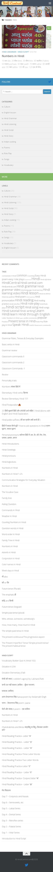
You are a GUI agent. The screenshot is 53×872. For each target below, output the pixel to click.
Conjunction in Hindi (10, 558)
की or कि (5, 582)
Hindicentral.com (9, 286)
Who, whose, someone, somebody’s (18, 618)
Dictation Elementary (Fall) (13, 672)
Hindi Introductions (10, 443)
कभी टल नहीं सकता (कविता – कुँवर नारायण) (18, 684)
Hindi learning (37, 290)
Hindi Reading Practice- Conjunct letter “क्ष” (20, 778)
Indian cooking (10, 141)
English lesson (10, 112)
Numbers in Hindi (13, 56)
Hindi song (31, 307)
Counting (30, 276)
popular (42, 317)
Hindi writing (27, 311)
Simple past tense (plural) (13, 612)
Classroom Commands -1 (13, 368)
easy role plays (16, 279)
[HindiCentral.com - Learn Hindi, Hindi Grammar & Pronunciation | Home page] (16, 3)
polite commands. (30, 318)
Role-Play (39, 321)
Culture (7, 106)
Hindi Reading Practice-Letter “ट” (16, 766)
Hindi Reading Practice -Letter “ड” (16, 736)
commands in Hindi (9, 276)
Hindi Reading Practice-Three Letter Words (21, 754)
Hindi (36, 278)
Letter (4, 318)
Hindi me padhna (8, 297)
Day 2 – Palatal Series (11, 826)
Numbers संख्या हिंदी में (11, 386)
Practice (5, 321)
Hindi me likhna (44, 294)
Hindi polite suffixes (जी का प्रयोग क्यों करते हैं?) (21, 419)
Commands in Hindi (11, 510)
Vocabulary (8, 165)
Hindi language (26, 290)
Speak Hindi (20, 324)
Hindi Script (23, 52)
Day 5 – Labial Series (11, 808)
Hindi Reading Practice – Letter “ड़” (17, 742)
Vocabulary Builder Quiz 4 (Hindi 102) (19, 660)
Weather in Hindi (9, 516)
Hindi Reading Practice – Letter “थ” (17, 748)
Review (5, 374)
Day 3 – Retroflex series (12, 820)
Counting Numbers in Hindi (14, 522)
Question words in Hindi (12, 528)
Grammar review (9, 350)
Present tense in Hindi (22, 321)
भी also (5, 576)
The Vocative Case (10, 492)
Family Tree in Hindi (10, 540)
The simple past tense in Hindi (15, 630)
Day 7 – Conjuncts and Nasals (15, 796)
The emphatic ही (9, 594)
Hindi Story (8, 136)
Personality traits (9, 380)
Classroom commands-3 (13, 356)
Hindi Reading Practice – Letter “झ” (17, 784)
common (22, 275)
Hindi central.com (31, 283)
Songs (6, 159)
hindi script (15, 306)
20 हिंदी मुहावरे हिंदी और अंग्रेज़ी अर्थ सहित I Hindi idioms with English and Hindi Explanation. (26, 412)
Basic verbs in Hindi (10, 344)
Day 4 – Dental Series (11, 814)
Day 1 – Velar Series (11, 832)
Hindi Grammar (9, 52)
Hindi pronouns (9, 455)
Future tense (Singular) (12, 606)
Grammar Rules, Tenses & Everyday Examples (23, 338)
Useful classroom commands (40, 325)
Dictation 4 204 (9, 666)
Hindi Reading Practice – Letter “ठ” (17, 772)
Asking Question (9, 504)
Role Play (8, 153)
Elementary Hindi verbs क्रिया (15, 392)
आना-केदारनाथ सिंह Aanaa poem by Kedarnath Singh (24, 696)
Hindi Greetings (9, 449)
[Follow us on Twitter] (49, 81)
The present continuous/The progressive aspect (23, 636)
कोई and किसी (7, 600)
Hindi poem (20, 296)
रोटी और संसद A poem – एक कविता (16, 708)
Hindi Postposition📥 (11, 404)
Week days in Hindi (10, 570)
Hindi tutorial (10, 311)
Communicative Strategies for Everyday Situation (23, 480)
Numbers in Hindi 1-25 (12, 473)
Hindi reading (24, 300)
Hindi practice (30, 297)
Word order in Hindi (11, 534)
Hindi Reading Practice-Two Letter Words (20, 760)
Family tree (7, 498)
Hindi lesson (30, 293)
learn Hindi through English (30, 314)
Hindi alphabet (45, 279)
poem (21, 318)
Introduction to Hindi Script (14, 838)
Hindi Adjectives (9, 461)
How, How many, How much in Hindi (18, 624)
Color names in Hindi (11, 564)
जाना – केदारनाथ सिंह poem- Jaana (16, 702)
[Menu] (50, 3)
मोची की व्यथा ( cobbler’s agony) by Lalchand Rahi (23, 678)
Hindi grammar (27, 286)
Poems (7, 147)
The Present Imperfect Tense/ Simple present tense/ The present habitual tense (25, 644)
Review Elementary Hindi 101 (15, 398)
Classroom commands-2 (13, 362)
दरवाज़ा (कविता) (8, 690)
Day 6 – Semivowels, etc (12, 802)
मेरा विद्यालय (6, 790)
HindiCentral (11, 282)
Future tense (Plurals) (11, 588)
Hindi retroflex (14, 304)
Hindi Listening (10, 124)
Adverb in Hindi (9, 552)
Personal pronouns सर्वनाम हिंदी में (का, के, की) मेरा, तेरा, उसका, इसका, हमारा (24, 436)
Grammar (28, 279)
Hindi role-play (29, 303)
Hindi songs (44, 307)
